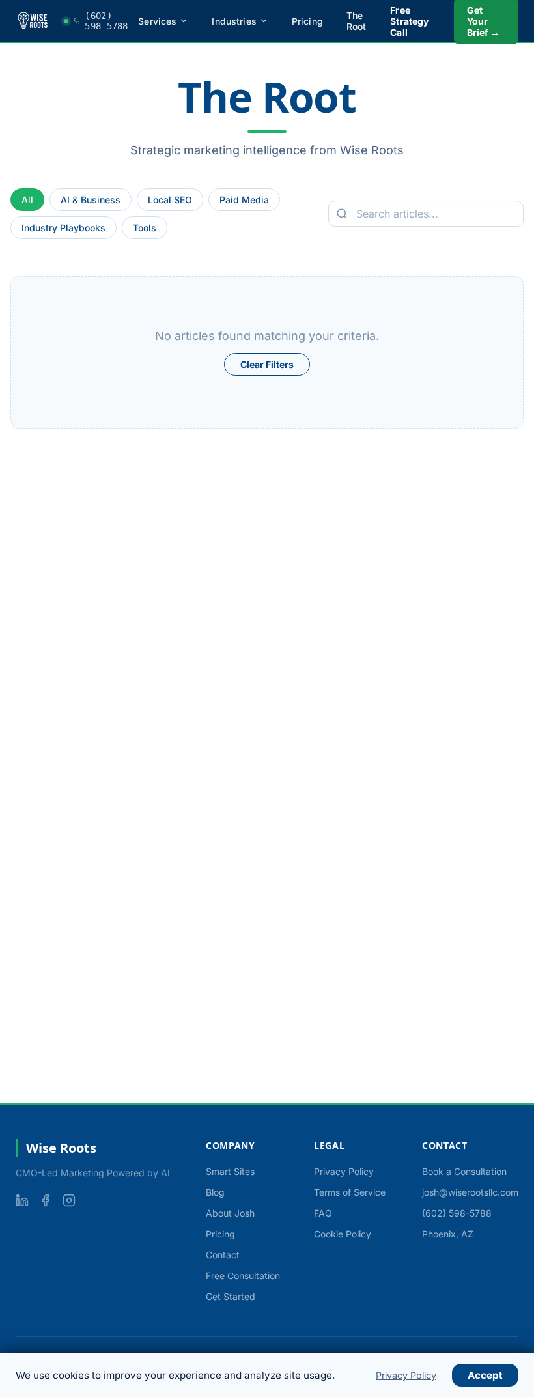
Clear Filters (267, 364)
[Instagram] (69, 1200)
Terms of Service (350, 1192)
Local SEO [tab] (170, 199)
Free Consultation (243, 1275)
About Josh (230, 1213)
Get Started (230, 1296)
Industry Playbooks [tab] (63, 227)
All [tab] (27, 199)
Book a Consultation (464, 1171)
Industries (234, 21)
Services (157, 21)
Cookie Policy (342, 1233)
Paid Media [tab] (244, 199)
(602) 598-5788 (457, 1213)
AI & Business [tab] (90, 199)
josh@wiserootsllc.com (470, 1192)
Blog (215, 1192)
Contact (223, 1254)
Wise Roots (61, 1148)
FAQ (323, 1213)
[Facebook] (45, 1200)
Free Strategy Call (409, 21)
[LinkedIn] (22, 1200)
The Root (356, 21)
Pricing (307, 21)
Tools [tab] (144, 227)
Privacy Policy (344, 1171)
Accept (485, 1375)
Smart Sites (230, 1171)
